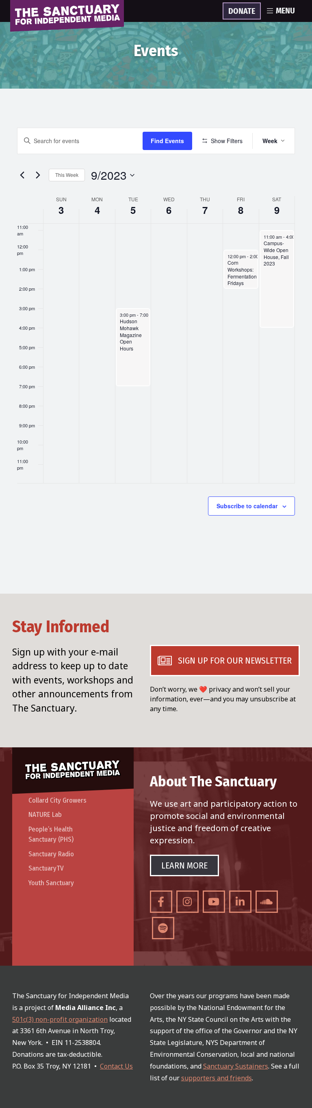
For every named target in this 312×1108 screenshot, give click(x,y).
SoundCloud (267, 901)
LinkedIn (240, 901)
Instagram (187, 901)
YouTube (214, 901)
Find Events (167, 141)
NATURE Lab (45, 814)
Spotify (163, 928)
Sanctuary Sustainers (235, 1066)
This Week (66, 174)
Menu (285, 11)
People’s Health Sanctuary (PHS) (51, 834)
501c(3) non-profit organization (60, 1019)
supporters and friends (216, 1077)
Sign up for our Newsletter (235, 660)
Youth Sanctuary (51, 883)
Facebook (161, 901)
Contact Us (116, 1066)
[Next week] (38, 175)
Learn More (184, 865)
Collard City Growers (57, 800)
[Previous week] (22, 175)
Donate (241, 11)
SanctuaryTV (46, 868)
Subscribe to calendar (247, 506)
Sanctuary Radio (51, 854)
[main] (156, 341)
